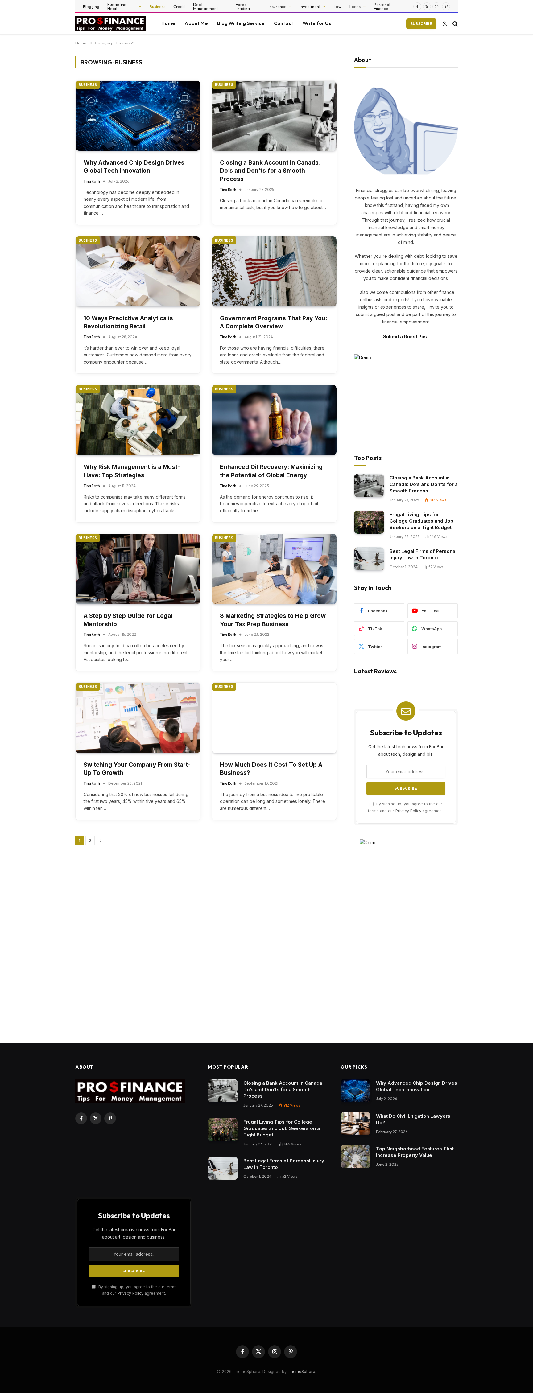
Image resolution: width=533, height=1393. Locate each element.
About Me (196, 23)
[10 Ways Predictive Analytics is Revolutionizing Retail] (138, 271)
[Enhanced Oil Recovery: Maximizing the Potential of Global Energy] (274, 420)
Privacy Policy (408, 810)
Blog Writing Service (241, 23)
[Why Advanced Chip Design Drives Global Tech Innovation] (138, 116)
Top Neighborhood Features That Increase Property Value (415, 1152)
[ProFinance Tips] (110, 24)
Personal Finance (382, 6)
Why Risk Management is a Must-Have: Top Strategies (132, 471)
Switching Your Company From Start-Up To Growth (137, 769)
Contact (283, 23)
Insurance (278, 6)
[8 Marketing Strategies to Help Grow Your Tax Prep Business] (274, 569)
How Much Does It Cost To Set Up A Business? (271, 769)
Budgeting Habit (116, 6)
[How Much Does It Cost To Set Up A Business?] (274, 718)
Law (337, 6)
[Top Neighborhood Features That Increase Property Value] (355, 1156)
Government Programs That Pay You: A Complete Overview (273, 322)
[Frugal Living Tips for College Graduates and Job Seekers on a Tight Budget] (369, 522)
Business (157, 6)
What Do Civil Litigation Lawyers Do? (413, 1119)
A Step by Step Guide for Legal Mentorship (128, 620)
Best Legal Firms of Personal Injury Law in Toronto (423, 554)
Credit (179, 6)
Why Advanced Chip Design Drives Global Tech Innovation (134, 167)
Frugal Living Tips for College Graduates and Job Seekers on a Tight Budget (421, 521)
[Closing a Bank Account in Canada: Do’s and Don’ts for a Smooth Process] (274, 116)
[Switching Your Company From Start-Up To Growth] (138, 718)
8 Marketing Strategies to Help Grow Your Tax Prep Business (273, 620)
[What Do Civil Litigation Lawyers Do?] (355, 1123)
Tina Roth (92, 181)
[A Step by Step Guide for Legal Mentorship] (138, 569)
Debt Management (205, 6)
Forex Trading (243, 6)
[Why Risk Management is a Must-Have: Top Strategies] (138, 420)
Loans (355, 6)
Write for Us (317, 23)
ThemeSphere (301, 1371)
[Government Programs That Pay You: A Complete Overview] (274, 271)
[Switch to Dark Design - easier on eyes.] (444, 23)
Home (168, 23)
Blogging (91, 6)
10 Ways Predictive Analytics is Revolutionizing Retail (128, 322)
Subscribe (421, 23)
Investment (310, 6)
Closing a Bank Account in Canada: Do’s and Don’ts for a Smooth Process (270, 171)
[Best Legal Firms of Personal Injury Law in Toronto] (369, 558)
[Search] (454, 24)
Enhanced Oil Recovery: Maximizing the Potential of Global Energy (271, 471)
